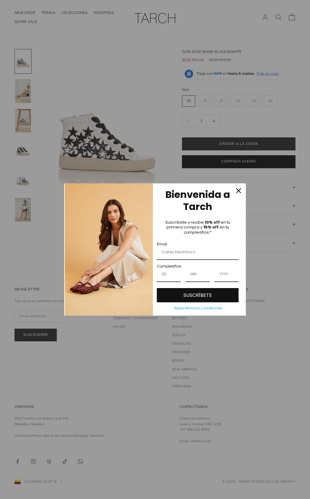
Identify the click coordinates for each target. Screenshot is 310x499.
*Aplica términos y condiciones (198, 308)
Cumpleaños (169, 266)
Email (162, 244)
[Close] (238, 190)
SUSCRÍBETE (197, 295)
